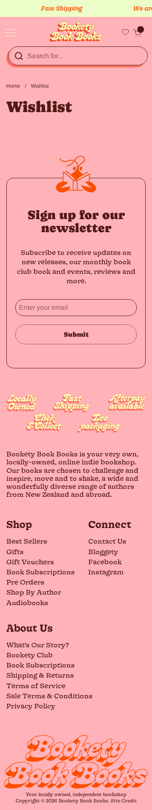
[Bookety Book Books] (76, 32)
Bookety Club (29, 655)
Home (13, 86)
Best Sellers (26, 541)
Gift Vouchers (30, 562)
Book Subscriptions (40, 572)
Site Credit (124, 800)
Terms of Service (35, 685)
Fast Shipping (59, 8)
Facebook (105, 562)
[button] (137, 32)
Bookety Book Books (83, 800)
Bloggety (103, 551)
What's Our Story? (37, 645)
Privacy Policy (30, 706)
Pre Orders (25, 582)
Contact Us (107, 541)
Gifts (15, 551)
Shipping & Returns (40, 675)
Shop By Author (33, 592)
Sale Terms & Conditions (49, 696)
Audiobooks (27, 602)
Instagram (106, 572)
